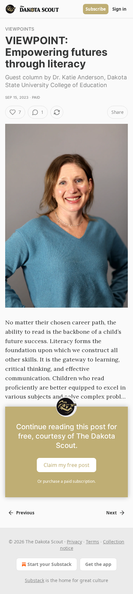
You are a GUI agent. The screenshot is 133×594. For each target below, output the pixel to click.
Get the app (98, 564)
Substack (34, 580)
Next (111, 513)
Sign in (119, 9)
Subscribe (96, 9)
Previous (25, 513)
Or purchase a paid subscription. (66, 481)
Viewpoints (19, 29)
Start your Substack (49, 564)
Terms (92, 542)
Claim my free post (66, 465)
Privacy (74, 542)
